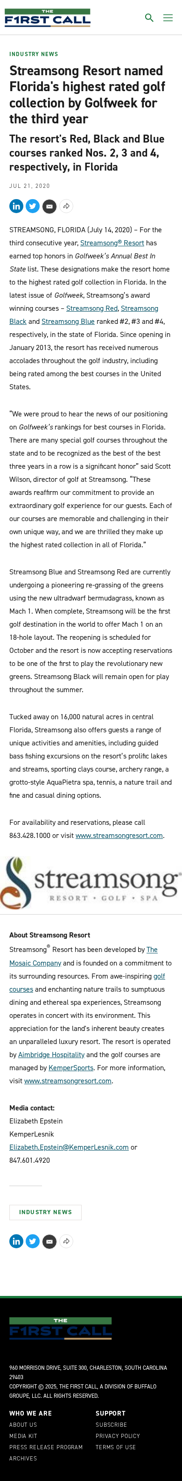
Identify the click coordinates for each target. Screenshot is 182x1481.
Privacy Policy (118, 1436)
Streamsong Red (92, 308)
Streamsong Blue (68, 321)
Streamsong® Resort (112, 243)
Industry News (33, 54)
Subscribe (111, 1425)
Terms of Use (116, 1448)
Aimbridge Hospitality (51, 1054)
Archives (23, 1459)
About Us (23, 1425)
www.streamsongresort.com (119, 835)
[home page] (48, 17)
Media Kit (23, 1436)
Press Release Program (46, 1448)
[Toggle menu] (168, 17)
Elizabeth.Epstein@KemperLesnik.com (69, 1147)
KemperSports (71, 1068)
